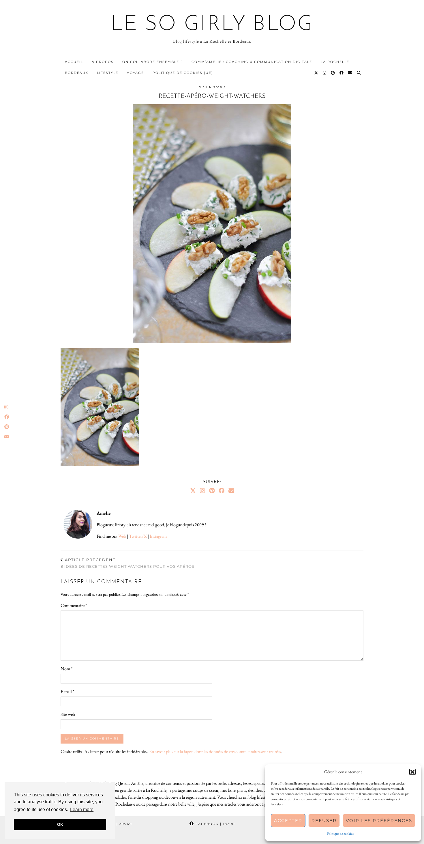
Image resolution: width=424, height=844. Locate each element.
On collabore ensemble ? (152, 62)
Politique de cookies (340, 833)
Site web (68, 714)
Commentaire (74, 605)
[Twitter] (316, 72)
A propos (103, 62)
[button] (412, 772)
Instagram (158, 536)
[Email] (350, 72)
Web (122, 536)
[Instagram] (325, 72)
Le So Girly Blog (212, 24)
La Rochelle (335, 62)
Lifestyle (107, 73)
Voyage (135, 73)
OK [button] (60, 824)
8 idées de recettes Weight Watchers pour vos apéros (127, 563)
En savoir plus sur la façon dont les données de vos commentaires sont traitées (215, 751)
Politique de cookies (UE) (183, 73)
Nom (66, 669)
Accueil (74, 62)
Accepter (288, 820)
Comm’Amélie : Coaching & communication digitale (252, 62)
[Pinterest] (333, 72)
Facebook (214, 824)
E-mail (67, 691)
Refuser (324, 820)
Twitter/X (138, 536)
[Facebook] (341, 72)
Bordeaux (76, 73)
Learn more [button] (81, 809)
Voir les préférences (379, 820)
